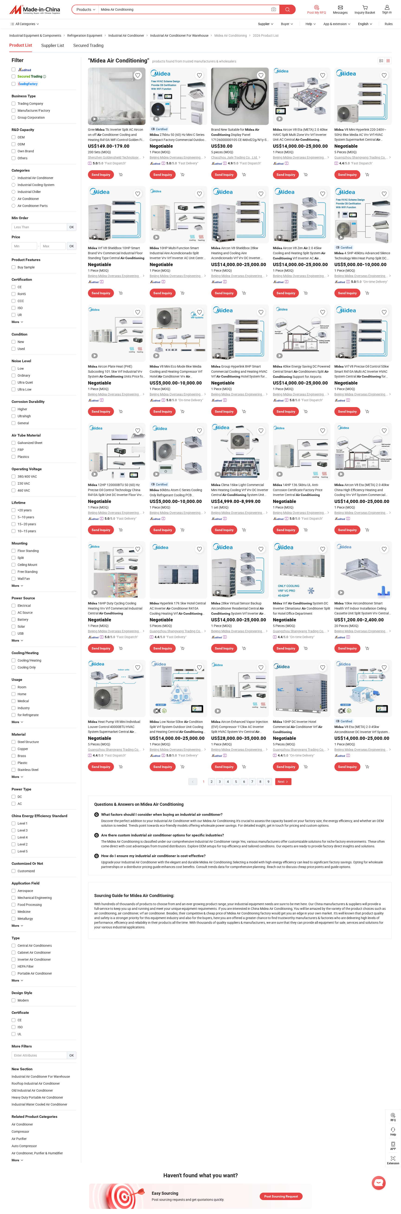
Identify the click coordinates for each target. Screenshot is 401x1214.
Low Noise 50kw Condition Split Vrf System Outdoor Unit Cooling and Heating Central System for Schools (176, 726)
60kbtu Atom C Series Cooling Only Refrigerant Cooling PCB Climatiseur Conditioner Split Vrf (177, 492)
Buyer (285, 24)
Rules (389, 24)
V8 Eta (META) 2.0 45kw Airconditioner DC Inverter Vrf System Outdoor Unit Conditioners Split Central (361, 729)
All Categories (25, 24)
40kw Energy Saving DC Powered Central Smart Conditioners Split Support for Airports (301, 371)
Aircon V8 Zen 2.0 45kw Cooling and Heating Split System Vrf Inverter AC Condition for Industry (299, 253)
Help (309, 24)
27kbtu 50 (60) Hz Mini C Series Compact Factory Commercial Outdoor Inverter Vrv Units (177, 137)
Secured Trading (88, 45)
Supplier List (52, 45)
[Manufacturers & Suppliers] (34, 9)
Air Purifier (19, 1138)
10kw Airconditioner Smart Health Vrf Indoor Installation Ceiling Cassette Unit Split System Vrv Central (361, 608)
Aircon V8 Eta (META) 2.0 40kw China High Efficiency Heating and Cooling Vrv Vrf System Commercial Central (361, 490)
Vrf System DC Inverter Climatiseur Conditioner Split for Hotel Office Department (301, 608)
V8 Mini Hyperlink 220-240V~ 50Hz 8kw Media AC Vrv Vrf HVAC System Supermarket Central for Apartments (360, 134)
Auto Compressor (24, 1146)
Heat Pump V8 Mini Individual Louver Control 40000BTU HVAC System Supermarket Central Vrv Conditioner (114, 726)
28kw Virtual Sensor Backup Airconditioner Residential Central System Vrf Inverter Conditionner (237, 608)
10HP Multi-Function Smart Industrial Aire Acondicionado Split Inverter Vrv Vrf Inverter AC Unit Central (178, 253)
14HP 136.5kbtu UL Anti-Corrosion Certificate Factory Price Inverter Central (297, 490)
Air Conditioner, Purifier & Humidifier (37, 1153)
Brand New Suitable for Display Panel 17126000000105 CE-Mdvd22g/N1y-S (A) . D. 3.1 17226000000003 (238, 134)
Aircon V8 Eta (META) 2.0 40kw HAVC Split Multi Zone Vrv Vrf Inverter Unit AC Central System (300, 134)
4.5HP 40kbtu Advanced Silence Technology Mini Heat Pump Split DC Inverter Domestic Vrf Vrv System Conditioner (362, 256)
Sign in (387, 12)
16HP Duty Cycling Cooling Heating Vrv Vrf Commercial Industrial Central (115, 608)
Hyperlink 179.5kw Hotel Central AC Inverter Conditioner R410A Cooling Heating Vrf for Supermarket (178, 608)
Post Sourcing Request (281, 1196)
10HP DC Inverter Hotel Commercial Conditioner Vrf (297, 726)
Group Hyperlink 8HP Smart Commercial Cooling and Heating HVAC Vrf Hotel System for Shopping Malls (239, 371)
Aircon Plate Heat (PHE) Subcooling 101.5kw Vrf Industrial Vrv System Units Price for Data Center (116, 371)
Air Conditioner (22, 1124)
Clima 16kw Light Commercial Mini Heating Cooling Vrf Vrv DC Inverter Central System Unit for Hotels (239, 490)
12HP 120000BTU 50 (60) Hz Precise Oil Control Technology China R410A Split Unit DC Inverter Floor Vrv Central (115, 490)
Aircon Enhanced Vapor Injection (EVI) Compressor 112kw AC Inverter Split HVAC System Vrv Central (239, 726)
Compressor (20, 1131)
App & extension (335, 24)
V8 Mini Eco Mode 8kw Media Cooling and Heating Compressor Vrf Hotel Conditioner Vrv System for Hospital (176, 371)
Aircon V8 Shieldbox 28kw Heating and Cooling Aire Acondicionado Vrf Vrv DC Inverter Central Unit (235, 253)
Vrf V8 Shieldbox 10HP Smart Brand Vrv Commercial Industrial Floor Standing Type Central (116, 253)
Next (281, 781)
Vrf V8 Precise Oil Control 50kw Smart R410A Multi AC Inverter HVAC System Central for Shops (361, 371)
